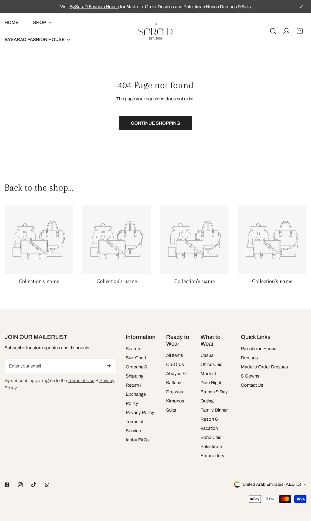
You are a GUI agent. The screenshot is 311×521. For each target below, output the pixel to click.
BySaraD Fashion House (94, 6)
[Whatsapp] (47, 484)
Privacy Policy (140, 412)
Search (133, 348)
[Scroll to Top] (300, 489)
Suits (171, 410)
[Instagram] (20, 484)
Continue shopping (155, 123)
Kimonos (175, 401)
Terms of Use (81, 380)
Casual (207, 355)
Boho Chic (210, 437)
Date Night (210, 382)
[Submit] (108, 366)
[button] (299, 31)
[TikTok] (33, 484)
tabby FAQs (138, 439)
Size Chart (136, 357)
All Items (174, 355)
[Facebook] (7, 484)
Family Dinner (214, 410)
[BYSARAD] (155, 31)
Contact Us (252, 385)
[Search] (273, 31)
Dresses (174, 391)
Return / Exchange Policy (136, 394)
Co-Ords (175, 364)
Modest (208, 373)
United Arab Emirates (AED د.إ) (272, 484)
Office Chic (211, 364)
